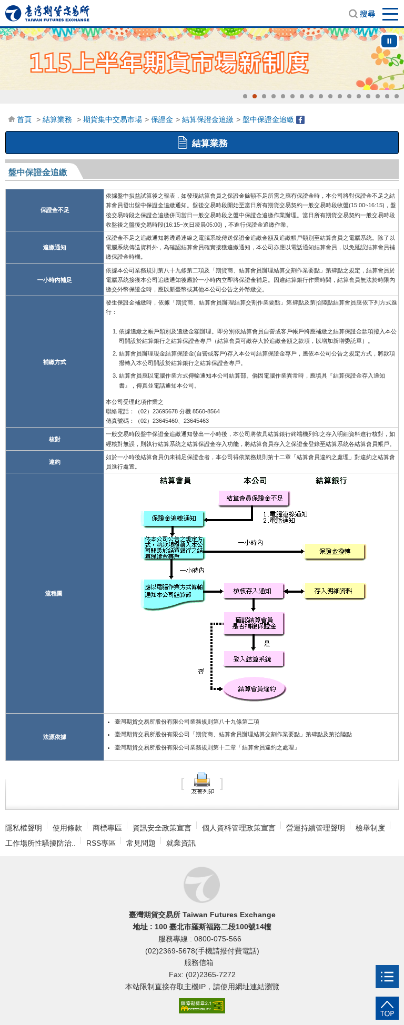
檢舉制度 (370, 828)
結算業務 (57, 119)
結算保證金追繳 (208, 119)
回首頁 (47, 13)
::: (11, 118)
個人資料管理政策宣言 (239, 828)
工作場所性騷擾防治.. (40, 843)
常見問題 (141, 843)
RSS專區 (101, 843)
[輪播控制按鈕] (389, 41)
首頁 (24, 119)
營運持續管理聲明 (315, 828)
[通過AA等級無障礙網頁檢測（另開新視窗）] (202, 1006)
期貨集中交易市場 (112, 119)
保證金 (162, 119)
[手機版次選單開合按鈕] (387, 976)
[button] (245, 96)
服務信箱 (200, 962)
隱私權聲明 (23, 828)
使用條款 (67, 828)
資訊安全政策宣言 (162, 828)
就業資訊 (181, 843)
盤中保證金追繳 (268, 119)
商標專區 (107, 828)
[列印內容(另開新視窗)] (202, 782)
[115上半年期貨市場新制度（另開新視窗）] (202, 59)
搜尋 (362, 13)
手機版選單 (390, 13)
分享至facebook (300, 120)
